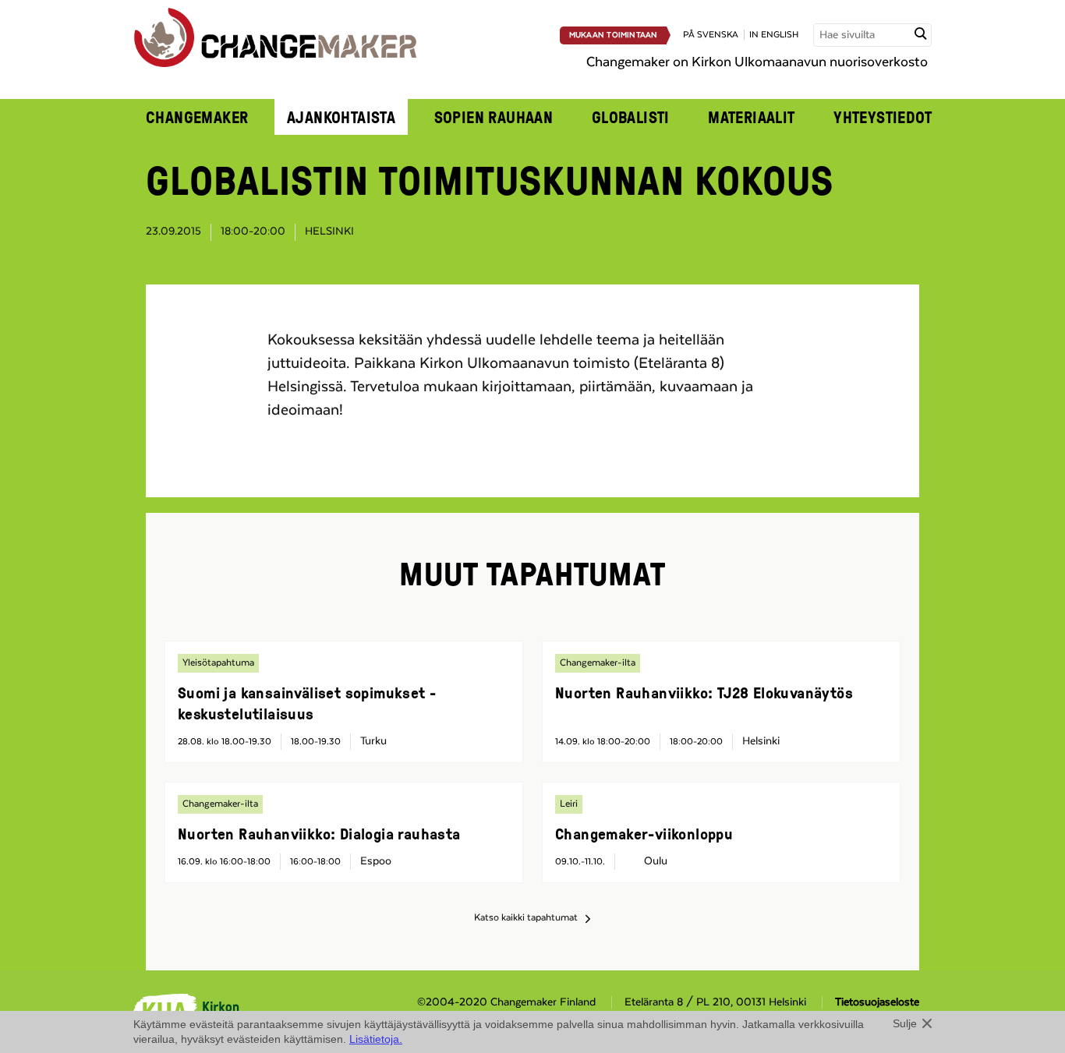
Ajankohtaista (341, 117)
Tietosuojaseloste (877, 1002)
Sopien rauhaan (494, 117)
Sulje (905, 1023)
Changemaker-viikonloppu (644, 833)
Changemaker (197, 117)
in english (773, 35)
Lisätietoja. (375, 1039)
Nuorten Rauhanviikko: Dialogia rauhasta (319, 833)
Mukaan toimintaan (613, 35)
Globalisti (631, 117)
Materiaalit (751, 117)
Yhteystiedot (882, 117)
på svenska (710, 35)
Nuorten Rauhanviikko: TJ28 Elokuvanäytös (704, 692)
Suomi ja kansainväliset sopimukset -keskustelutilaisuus (307, 702)
